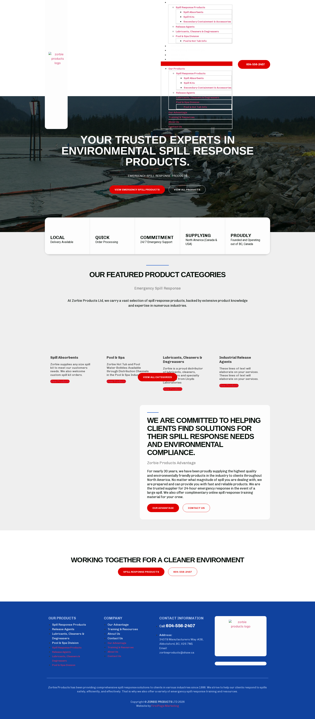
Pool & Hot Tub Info (195, 41)
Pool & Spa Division (187, 36)
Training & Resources (188, 50)
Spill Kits (188, 16)
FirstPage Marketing (165, 706)
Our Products (181, 2)
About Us (178, 55)
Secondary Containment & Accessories (207, 21)
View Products (60, 381)
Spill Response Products (190, 7)
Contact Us (179, 59)
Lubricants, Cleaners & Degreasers (197, 31)
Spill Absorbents (193, 12)
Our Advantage (182, 46)
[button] (196, 63)
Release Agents (185, 26)
